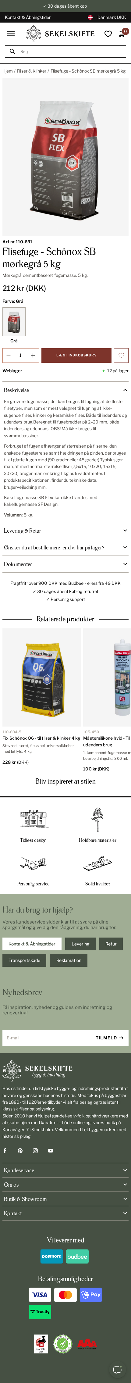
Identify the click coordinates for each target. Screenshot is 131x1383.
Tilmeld (106, 1037)
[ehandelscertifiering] (63, 1344)
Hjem (7, 70)
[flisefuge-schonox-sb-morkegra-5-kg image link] (65, 157)
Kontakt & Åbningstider (28, 17)
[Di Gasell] (41, 1344)
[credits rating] (87, 1343)
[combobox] (71, 51)
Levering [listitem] (81, 943)
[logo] (60, 33)
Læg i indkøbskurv (76, 355)
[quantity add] (33, 355)
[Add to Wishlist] (121, 355)
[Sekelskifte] (65, 1071)
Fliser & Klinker (31, 70)
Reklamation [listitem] (68, 960)
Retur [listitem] (111, 943)
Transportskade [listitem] (24, 960)
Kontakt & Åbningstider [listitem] (32, 943)
